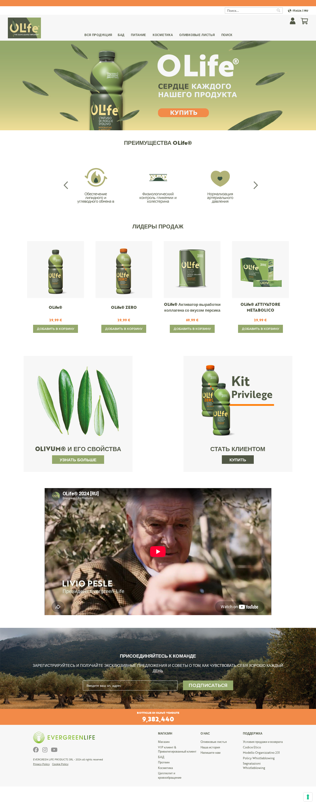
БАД (161, 757)
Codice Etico (252, 747)
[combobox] (254, 10)
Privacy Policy (41, 764)
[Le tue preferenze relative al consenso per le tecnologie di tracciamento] (308, 797)
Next (252, 183)
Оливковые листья (214, 741)
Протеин (164, 762)
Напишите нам (210, 752)
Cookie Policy (60, 764)
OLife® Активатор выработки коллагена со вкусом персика (192, 307)
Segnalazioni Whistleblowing (254, 765)
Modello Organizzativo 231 (261, 752)
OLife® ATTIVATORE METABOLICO (260, 307)
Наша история (210, 747)
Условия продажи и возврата (263, 741)
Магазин (164, 741)
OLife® (55, 307)
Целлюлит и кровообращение (169, 775)
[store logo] (24, 28)
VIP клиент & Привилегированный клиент (177, 749)
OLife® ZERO (124, 307)
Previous (63, 183)
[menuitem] (98, 35)
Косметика (165, 768)
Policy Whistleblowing (259, 758)
